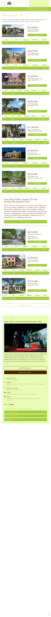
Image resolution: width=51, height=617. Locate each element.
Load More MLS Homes (25, 305)
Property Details (36, 35)
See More (6, 363)
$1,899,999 (32, 150)
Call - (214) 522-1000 (12, 412)
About (31, 9)
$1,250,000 (32, 76)
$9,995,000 (32, 174)
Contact (42, 9)
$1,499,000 (32, 258)
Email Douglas (10, 419)
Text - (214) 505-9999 (12, 415)
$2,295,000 (32, 101)
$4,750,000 (34, 233)
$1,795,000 (32, 281)
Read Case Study (24, 221)
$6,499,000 (32, 51)
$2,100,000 (32, 27)
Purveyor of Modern (9, 318)
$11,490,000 (33, 127)
